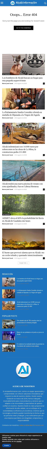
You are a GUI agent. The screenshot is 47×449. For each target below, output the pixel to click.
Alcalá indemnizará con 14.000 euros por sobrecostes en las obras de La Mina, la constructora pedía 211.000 (20, 149)
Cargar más (22, 263)
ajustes (18, 441)
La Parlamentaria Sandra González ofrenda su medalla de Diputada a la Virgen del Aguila (22, 113)
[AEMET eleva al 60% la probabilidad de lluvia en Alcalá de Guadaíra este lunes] (23, 204)
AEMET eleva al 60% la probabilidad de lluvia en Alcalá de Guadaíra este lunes (23, 219)
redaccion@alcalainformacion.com (31, 425)
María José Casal (7, 83)
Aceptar (6, 445)
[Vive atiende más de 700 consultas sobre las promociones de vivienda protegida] (8, 324)
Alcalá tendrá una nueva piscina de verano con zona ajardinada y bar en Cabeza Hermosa (22, 185)
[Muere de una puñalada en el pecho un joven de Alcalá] (8, 335)
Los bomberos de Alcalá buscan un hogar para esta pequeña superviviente (22, 79)
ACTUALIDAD (6, 74)
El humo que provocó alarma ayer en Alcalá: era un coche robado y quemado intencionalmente (23, 254)
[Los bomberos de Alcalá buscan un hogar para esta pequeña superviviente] (23, 64)
